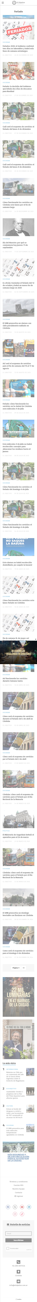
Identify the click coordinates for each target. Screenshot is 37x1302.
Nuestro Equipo (18, 1189)
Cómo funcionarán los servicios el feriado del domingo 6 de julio (17, 488)
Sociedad (6, 42)
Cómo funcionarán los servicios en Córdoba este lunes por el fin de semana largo (17, 204)
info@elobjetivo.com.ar (18, 1285)
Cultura (9, 1106)
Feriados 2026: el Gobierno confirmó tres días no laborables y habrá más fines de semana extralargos (18, 48)
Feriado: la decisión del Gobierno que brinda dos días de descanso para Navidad (17, 88)
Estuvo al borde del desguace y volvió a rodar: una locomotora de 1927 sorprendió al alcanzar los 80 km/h (14, 1113)
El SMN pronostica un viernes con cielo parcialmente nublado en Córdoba (17, 325)
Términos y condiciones (19, 1182)
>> (24, 968)
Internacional (12, 1069)
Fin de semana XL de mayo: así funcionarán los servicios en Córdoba (16, 640)
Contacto (18, 1193)
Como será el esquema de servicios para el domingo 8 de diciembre (18, 952)
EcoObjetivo (11, 1088)
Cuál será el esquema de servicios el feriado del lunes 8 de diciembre (18, 128)
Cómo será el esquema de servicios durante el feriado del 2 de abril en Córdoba (18, 718)
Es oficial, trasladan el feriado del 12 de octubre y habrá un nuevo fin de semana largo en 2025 (18, 285)
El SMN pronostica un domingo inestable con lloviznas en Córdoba (18, 914)
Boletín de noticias (20, 1224)
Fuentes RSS (18, 1185)
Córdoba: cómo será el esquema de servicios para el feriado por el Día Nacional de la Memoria (18, 797)
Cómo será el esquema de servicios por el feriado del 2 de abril (18, 757)
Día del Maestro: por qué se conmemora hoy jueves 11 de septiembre (15, 245)
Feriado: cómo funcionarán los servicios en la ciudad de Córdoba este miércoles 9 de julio (17, 406)
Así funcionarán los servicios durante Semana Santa (15, 679)
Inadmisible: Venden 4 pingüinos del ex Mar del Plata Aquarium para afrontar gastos (15, 1095)
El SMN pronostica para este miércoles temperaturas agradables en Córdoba (15, 1131)
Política (6, 831)
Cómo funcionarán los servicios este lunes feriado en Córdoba (18, 601)
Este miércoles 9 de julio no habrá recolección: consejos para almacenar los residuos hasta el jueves (17, 448)
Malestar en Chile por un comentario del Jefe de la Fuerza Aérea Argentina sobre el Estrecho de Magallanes (15, 1076)
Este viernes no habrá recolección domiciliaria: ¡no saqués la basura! (17, 563)
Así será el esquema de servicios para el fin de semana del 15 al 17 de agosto (18, 366)
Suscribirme (18, 1240)
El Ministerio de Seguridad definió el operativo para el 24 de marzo (18, 836)
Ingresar (19, 1196)
